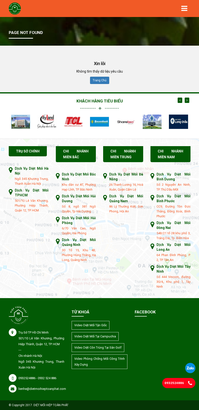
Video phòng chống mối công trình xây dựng (99, 361)
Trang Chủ (100, 80)
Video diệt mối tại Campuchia (95, 336)
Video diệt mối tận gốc (90, 325)
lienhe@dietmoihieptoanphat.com (42, 389)
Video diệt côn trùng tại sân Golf (98, 347)
